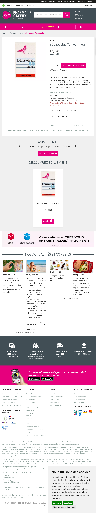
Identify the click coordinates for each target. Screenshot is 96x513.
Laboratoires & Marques (35, 397)
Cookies (29, 433)
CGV (27, 424)
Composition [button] (61, 116)
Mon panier (54, 400)
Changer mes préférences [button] (64, 507)
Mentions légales (32, 427)
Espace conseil (32, 408)
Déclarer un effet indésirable (32, 420)
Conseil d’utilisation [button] (65, 111)
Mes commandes (57, 397)
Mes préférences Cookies (36, 435)
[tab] (70, 111)
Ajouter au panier (72, 65)
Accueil (4, 33)
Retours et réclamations (11, 406)
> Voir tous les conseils (71, 298)
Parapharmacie (30, 27)
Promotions (48, 27)
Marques (85, 27)
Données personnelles (35, 430)
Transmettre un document (32, 415)
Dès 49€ (36, 355)
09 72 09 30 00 (84, 352)
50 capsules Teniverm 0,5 (48, 203)
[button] (55, 65)
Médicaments (11, 27)
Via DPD (60, 354)
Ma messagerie (56, 406)
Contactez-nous (8, 403)
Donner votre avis (47, 153)
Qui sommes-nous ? (10, 394)
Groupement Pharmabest (12, 397)
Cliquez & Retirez (12, 354)
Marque (13, 33)
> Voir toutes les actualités (24, 333)
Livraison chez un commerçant (81, 401)
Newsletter (30, 411)
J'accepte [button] (57, 503)
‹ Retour (53, 125)
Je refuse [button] (68, 503)
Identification (55, 394)
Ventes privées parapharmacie (32, 404)
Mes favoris (54, 403)
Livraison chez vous (81, 397)
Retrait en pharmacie (82, 394)
